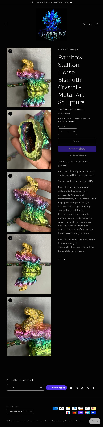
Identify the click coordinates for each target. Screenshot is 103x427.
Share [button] (63, 259)
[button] (6, 24)
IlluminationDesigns (20, 421)
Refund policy (50, 421)
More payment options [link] (77, 155)
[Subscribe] (41, 387)
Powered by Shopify (35, 421)
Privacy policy (63, 421)
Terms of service (77, 421)
